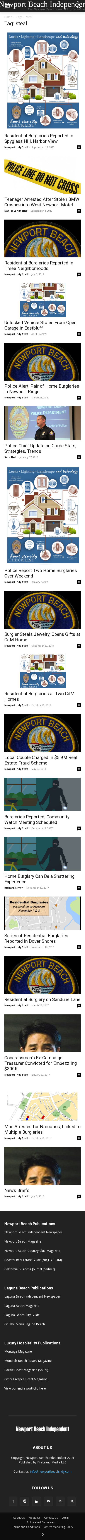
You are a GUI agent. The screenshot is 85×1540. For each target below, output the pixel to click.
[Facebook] (13, 1501)
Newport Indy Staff (16, 147)
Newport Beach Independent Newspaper (33, 1232)
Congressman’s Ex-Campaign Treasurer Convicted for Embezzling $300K (40, 1063)
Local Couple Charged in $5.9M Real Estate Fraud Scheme (40, 760)
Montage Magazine (18, 1351)
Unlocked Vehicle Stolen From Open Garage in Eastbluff (40, 325)
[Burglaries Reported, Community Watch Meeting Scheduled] (42, 794)
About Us (19, 1518)
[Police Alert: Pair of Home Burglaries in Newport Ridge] (42, 362)
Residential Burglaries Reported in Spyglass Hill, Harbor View (38, 138)
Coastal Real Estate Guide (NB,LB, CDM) (33, 1260)
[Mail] (48, 1501)
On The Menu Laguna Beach (24, 1324)
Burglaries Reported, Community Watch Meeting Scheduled (37, 819)
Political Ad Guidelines (40, 1522)
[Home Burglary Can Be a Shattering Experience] (42, 854)
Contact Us (51, 1518)
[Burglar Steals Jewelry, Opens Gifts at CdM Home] (42, 610)
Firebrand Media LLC (51, 1462)
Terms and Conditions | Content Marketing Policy (42, 1527)
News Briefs (16, 1190)
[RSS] (60, 1501)
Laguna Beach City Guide (22, 1315)
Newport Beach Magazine (22, 1241)
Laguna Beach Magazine (21, 1306)
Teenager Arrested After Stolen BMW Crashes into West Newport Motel (41, 202)
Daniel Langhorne (15, 210)
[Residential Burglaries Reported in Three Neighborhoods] (42, 239)
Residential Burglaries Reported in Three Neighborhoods (38, 265)
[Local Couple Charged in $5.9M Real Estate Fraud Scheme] (42, 733)
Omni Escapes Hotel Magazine (26, 1379)
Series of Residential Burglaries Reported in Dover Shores (36, 938)
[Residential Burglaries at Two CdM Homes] (42, 671)
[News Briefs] (42, 1166)
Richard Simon (13, 887)
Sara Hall (10, 457)
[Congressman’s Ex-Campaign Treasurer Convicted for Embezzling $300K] (42, 1033)
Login (65, 1518)
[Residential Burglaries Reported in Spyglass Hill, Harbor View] (42, 80)
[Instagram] (24, 1501)
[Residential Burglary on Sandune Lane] (42, 975)
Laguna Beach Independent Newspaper (32, 1296)
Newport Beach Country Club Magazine (32, 1250)
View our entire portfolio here (25, 1388)
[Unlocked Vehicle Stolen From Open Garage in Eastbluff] (42, 300)
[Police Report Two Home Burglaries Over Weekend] (42, 515)
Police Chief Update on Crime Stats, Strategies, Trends (40, 448)
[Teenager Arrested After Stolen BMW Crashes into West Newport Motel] (42, 175)
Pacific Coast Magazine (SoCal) (26, 1370)
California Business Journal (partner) (29, 1269)
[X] (72, 1501)
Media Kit (34, 1518)
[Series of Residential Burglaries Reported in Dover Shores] (42, 913)
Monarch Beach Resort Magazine (28, 1360)
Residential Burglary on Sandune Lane (42, 999)
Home (8, 17)
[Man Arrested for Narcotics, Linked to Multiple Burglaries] (42, 1102)
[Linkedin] (36, 1501)
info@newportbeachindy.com (50, 1471)
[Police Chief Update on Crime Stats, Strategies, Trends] (42, 423)
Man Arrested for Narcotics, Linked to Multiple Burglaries (42, 1129)
